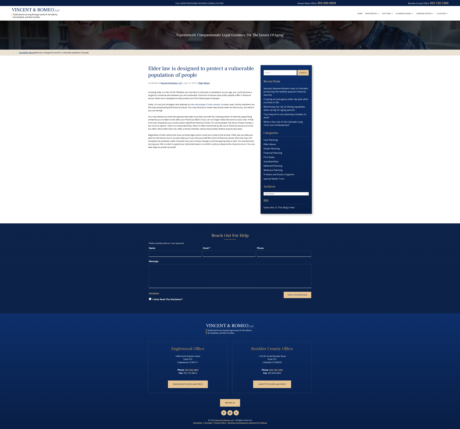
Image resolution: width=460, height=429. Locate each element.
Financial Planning (273, 152)
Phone (260, 248)
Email (206, 248)
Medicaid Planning (273, 165)
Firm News (269, 157)
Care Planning (271, 139)
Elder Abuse (204, 83)
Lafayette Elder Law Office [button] (272, 384)
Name (152, 248)
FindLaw (263, 423)
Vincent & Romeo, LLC (171, 83)
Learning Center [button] (423, 13)
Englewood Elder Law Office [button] (188, 384)
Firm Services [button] (371, 13)
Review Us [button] (230, 402)
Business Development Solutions (242, 423)
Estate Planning (272, 148)
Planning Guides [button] (403, 13)
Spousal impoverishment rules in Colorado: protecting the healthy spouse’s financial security (286, 91)
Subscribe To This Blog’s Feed (279, 207)
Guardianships (271, 161)
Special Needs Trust (274, 178)
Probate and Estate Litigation (279, 174)
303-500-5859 (326, 3)
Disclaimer (154, 293)
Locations (441, 13)
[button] (457, 411)
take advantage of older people (205, 104)
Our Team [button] (386, 13)
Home (359, 13)
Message (153, 261)
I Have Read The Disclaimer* (167, 299)
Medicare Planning (273, 170)
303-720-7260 (439, 3)
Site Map (208, 423)
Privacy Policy (220, 423)
